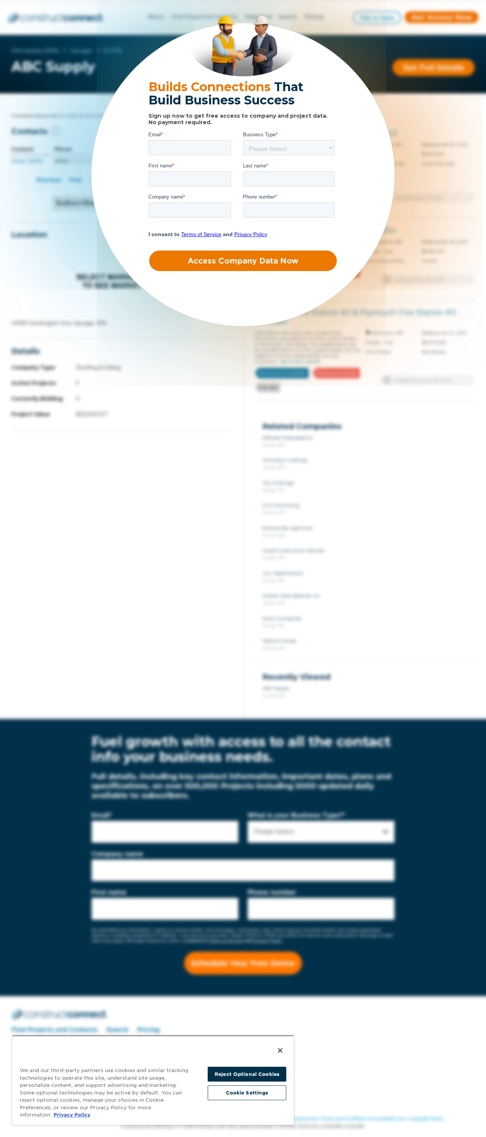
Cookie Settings (247, 1093)
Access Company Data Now (243, 260)
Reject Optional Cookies (247, 1074)
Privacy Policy (72, 1115)
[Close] (280, 1050)
